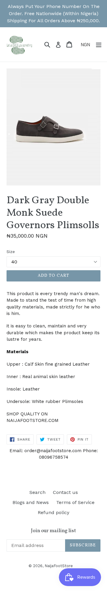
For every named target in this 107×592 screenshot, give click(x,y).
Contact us (65, 492)
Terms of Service (75, 502)
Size (11, 251)
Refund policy (53, 512)
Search (37, 492)
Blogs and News (30, 502)
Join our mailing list (53, 531)
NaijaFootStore (59, 566)
